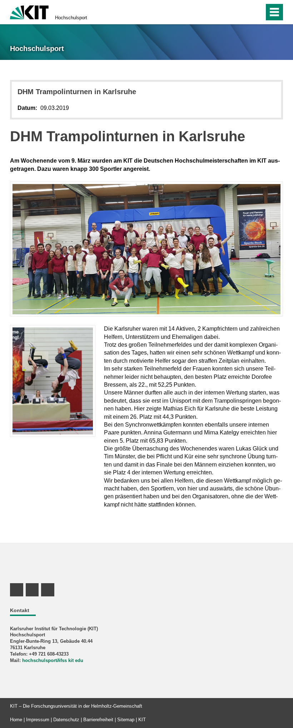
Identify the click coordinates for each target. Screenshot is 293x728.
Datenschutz (66, 719)
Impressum (37, 719)
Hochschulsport (71, 17)
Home (16, 719)
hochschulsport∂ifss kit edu (52, 660)
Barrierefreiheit (98, 719)
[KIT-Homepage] (29, 12)
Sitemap (125, 719)
